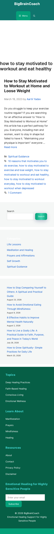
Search (10, 211)
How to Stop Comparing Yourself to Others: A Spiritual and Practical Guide (26, 291)
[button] (34, 15)
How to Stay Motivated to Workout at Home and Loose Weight (27, 86)
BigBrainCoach (27, 4)
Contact (10, 461)
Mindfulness (12, 431)
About (9, 455)
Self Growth (13, 261)
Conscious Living (14, 395)
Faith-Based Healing (16, 388)
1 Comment (15, 192)
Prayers (9, 425)
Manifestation (13, 418)
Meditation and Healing (20, 250)
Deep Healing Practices (18, 382)
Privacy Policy (13, 467)
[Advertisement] (27, 39)
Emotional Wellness (16, 401)
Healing (9, 437)
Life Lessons (14, 244)
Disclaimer (11, 474)
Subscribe (13, 504)
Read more (10, 147)
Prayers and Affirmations (21, 255)
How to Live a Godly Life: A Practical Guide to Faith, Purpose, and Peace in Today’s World (25, 334)
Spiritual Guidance (18, 156)
